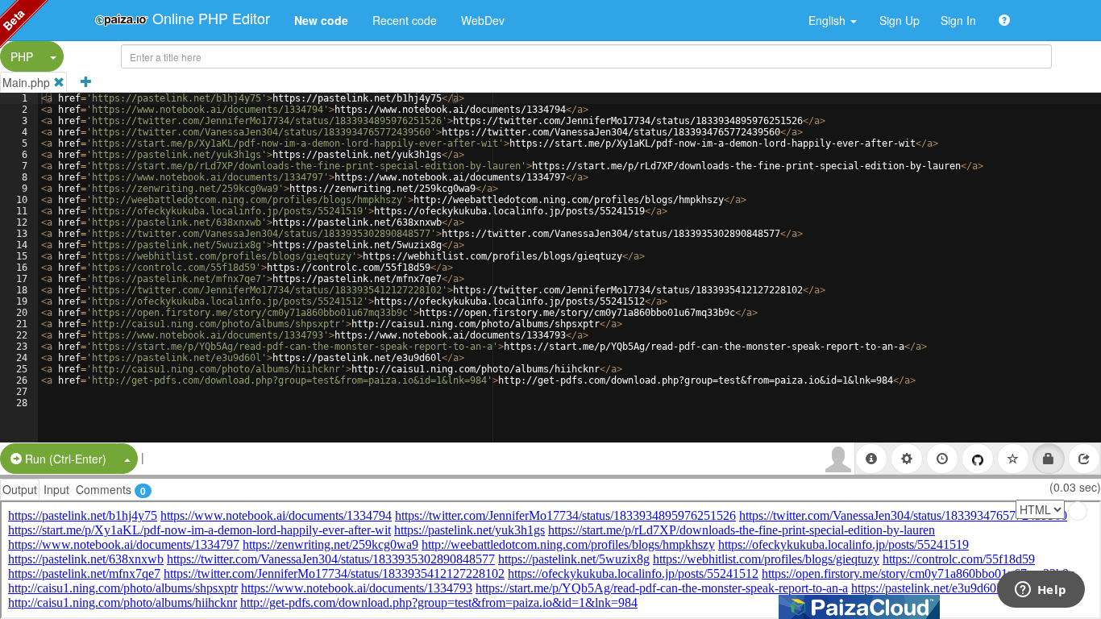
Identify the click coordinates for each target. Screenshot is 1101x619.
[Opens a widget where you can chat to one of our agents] (1040, 591)
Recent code (404, 20)
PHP (21, 56)
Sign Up (899, 20)
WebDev (483, 20)
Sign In (958, 20)
